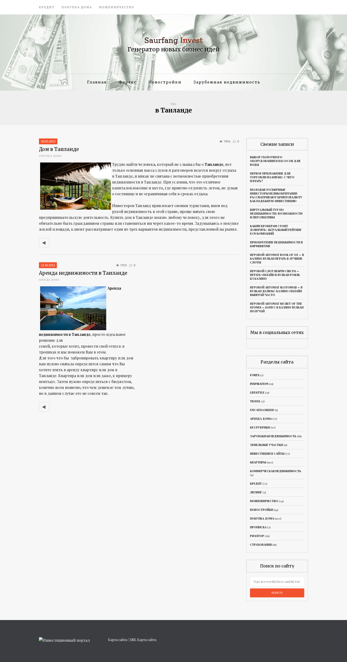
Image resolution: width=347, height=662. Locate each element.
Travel (255, 401)
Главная (97, 82)
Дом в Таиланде (59, 149)
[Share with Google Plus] (75, 242)
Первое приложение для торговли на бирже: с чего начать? (272, 177)
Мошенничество (116, 7)
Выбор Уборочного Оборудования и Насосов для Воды (275, 161)
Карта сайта (117, 639)
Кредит (47, 7)
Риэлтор (257, 536)
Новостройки (165, 82)
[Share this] (54, 242)
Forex (254, 375)
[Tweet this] (64, 242)
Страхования (261, 544)
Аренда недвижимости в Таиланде (83, 273)
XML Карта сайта (143, 639)
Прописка (258, 527)
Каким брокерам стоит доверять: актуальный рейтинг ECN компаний (276, 229)
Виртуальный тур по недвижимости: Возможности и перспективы (276, 213)
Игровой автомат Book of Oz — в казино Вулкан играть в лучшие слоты (277, 258)
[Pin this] (85, 242)
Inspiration (259, 384)
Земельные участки (266, 445)
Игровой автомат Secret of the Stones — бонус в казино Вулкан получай (277, 307)
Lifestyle (257, 392)
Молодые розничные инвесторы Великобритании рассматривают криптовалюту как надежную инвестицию (276, 195)
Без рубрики (260, 427)
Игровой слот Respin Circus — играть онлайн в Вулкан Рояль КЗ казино (275, 274)
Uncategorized (262, 410)
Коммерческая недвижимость (275, 471)
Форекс (127, 82)
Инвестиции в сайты (267, 453)
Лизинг (256, 492)
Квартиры (258, 462)
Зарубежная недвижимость (226, 82)
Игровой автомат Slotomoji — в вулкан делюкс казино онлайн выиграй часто (276, 291)
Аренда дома (49, 279)
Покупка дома (77, 7)
